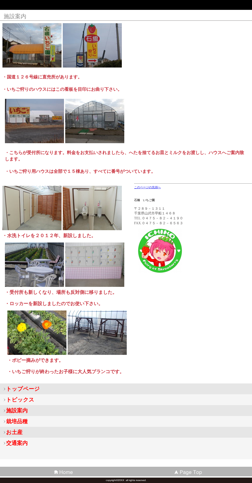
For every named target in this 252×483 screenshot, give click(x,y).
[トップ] (189, 471)
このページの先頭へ (147, 187)
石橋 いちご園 (39, 6)
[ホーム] (63, 471)
